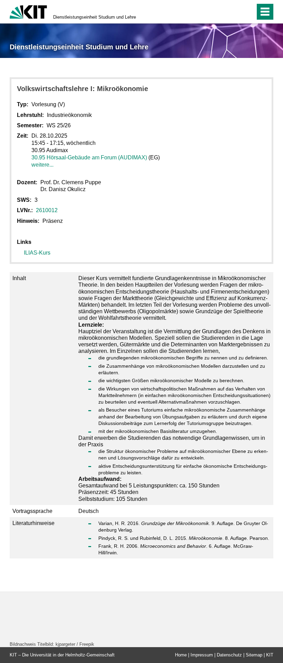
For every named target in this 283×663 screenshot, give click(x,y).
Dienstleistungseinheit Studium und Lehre (94, 17)
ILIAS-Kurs (37, 253)
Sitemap (254, 654)
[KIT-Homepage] (28, 11)
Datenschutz (229, 654)
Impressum (202, 654)
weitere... (42, 165)
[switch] (235, 12)
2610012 (47, 210)
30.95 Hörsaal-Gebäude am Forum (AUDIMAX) (89, 157)
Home (181, 654)
